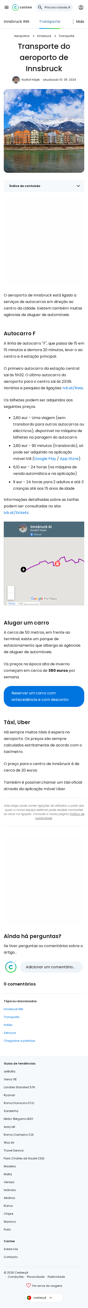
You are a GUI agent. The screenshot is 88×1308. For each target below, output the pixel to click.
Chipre (8, 1214)
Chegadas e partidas (19, 1041)
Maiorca (10, 1222)
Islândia (10, 1190)
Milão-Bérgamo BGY (18, 1119)
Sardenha (11, 1111)
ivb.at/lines (73, 388)
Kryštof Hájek (31, 80)
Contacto (11, 1257)
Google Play (45, 458)
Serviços (10, 1033)
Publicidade (56, 1277)
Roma (8, 1206)
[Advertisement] (44, 241)
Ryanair (9, 1095)
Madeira (10, 1166)
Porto (7, 1229)
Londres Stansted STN (19, 1087)
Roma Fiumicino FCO (19, 1103)
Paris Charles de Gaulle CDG (24, 1158)
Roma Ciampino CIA (19, 1135)
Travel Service (13, 1150)
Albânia (9, 1198)
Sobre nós (11, 1249)
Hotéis (8, 1025)
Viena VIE (10, 1079)
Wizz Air (9, 1143)
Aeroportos (22, 36)
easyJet (9, 1127)
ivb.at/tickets (16, 512)
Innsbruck (44, 36)
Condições (16, 1277)
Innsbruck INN (16, 21)
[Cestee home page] (22, 7)
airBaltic (10, 1071)
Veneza (9, 1182)
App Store (69, 458)
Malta (8, 1174)
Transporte (49, 21)
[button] (6, 7)
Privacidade (35, 1277)
